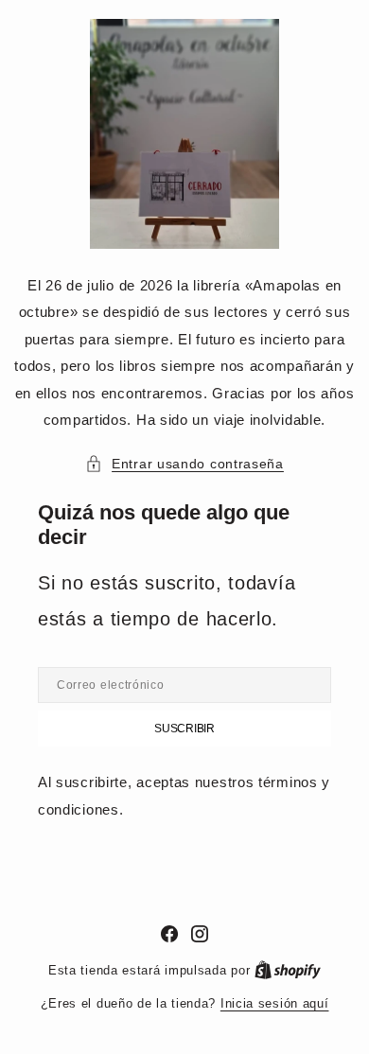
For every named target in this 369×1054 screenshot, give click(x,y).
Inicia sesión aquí (274, 1003)
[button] (184, 464)
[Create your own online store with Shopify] (288, 970)
